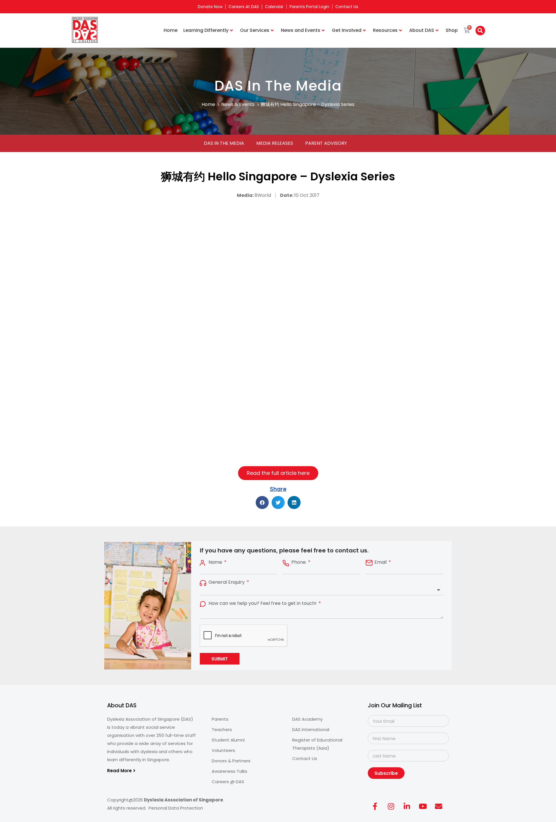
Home (171, 30)
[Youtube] (422, 806)
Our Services (254, 30)
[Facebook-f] (375, 806)
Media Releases (274, 143)
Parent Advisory (326, 143)
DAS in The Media (224, 143)
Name (216, 562)
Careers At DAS (243, 7)
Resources (385, 30)
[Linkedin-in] (407, 806)
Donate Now (210, 7)
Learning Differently (205, 30)
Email (381, 562)
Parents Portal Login (309, 7)
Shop (452, 30)
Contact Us (346, 7)
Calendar (274, 7)
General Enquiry (227, 582)
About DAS (421, 30)
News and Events (300, 30)
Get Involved (346, 30)
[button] (480, 30)
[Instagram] (391, 806)
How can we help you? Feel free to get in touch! (263, 603)
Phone (299, 562)
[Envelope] (438, 806)
